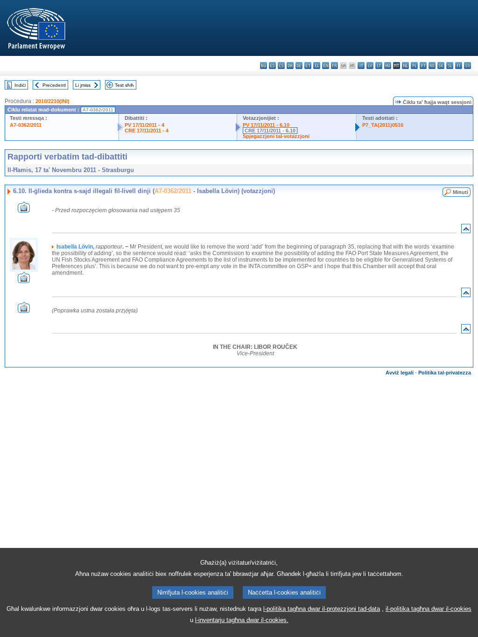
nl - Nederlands (405, 65)
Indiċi (20, 85)
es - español (272, 65)
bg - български (263, 65)
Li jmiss (83, 85)
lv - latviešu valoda (369, 65)
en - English (325, 65)
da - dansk (290, 65)
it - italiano (361, 65)
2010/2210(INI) (52, 101)
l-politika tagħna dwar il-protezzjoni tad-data (321, 608)
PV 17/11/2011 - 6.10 (266, 125)
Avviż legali (400, 372)
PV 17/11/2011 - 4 (144, 125)
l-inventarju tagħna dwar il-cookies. (241, 619)
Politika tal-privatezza (444, 372)
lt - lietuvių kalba (378, 65)
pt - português (423, 65)
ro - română (432, 65)
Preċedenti (54, 85)
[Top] (466, 230)
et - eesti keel (307, 65)
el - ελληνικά (316, 65)
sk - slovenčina (440, 65)
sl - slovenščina (449, 65)
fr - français (334, 65)
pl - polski (414, 65)
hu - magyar (387, 65)
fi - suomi (458, 65)
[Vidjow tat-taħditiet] (24, 210)
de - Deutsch (298, 65)
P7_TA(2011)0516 (382, 125)
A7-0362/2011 (26, 125)
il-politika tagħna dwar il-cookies (428, 608)
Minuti (460, 192)
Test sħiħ (124, 85)
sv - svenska (467, 65)
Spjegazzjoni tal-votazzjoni (276, 136)
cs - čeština (281, 65)
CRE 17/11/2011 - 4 (147, 130)
